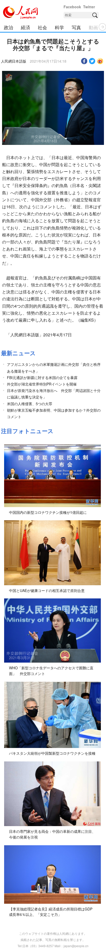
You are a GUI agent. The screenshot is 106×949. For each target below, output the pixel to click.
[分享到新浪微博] (100, 61)
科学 (59, 27)
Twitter (89, 6)
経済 (25, 27)
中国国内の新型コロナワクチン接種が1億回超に (48, 512)
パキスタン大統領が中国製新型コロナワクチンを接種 (52, 753)
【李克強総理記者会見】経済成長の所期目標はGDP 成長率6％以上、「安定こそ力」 (50, 911)
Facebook (72, 6)
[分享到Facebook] (84, 61)
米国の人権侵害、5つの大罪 (29, 403)
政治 (8, 27)
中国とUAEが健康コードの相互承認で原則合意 (47, 590)
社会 (42, 27)
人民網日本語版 (13, 61)
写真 (76, 27)
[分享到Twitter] (92, 61)
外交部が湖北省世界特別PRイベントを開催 (42, 384)
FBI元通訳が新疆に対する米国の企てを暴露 (42, 377)
